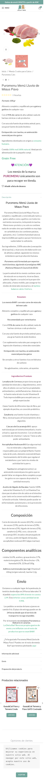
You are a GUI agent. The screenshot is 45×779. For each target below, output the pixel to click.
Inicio (4, 71)
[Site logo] (22, 7)
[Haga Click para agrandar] (6, 49)
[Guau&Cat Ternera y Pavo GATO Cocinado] (32, 694)
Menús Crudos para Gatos (20, 71)
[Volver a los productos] (5, 80)
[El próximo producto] (8, 80)
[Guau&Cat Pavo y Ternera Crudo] (11, 694)
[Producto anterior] (3, 80)
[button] (4, 34)
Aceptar (21, 775)
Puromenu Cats (8, 74)
